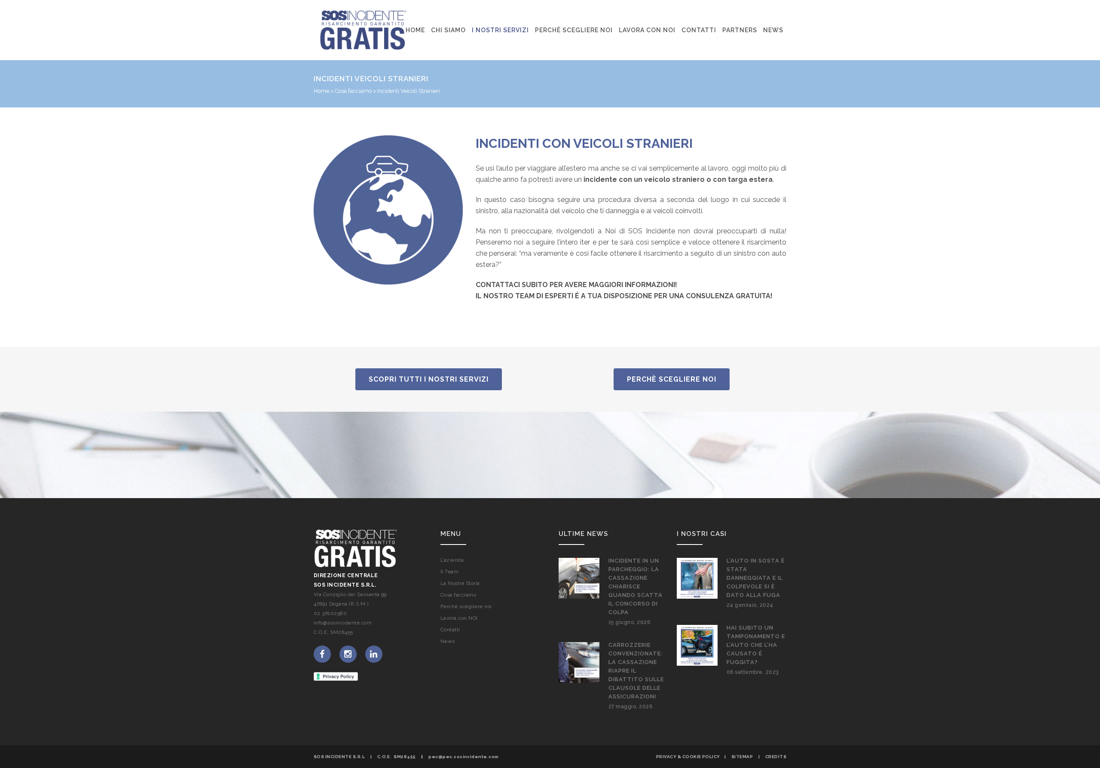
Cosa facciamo (353, 91)
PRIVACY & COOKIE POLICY (688, 756)
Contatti (450, 629)
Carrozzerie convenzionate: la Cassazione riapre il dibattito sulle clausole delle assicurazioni (636, 671)
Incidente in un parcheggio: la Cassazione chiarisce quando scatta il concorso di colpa (635, 586)
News (447, 641)
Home (321, 91)
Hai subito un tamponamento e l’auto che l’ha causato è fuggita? (756, 644)
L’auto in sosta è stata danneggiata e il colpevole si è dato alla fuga (756, 577)
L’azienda (452, 560)
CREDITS (775, 756)
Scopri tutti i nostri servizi (429, 379)
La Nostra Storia (460, 583)
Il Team (449, 571)
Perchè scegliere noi (671, 379)
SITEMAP (742, 756)
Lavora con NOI (459, 618)
